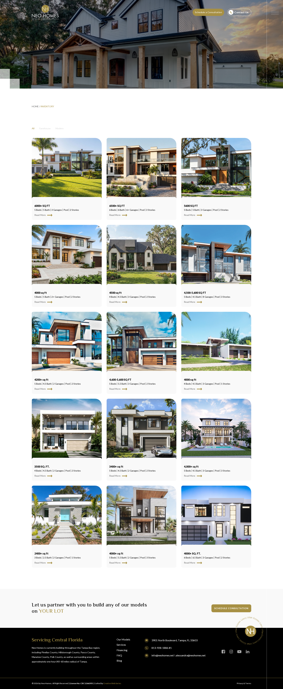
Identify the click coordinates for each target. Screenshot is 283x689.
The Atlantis (46, 549)
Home (35, 106)
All (33, 128)
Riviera (40, 462)
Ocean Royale (47, 288)
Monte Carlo (196, 288)
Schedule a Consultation (208, 12)
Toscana (117, 288)
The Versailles (122, 462)
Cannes (116, 375)
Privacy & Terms (244, 683)
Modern (60, 128)
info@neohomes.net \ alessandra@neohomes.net (178, 655)
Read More (40, 215)
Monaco (42, 375)
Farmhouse (45, 128)
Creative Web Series (112, 683)
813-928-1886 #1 (161, 647)
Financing (122, 650)
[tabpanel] (141, 355)
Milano (41, 201)
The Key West (196, 462)
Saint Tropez (121, 549)
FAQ (119, 655)
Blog (119, 660)
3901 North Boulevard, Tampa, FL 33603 (174, 640)
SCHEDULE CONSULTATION (231, 608)
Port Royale (121, 201)
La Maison (193, 549)
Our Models (123, 639)
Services (121, 644)
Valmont (192, 201)
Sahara (191, 375)
